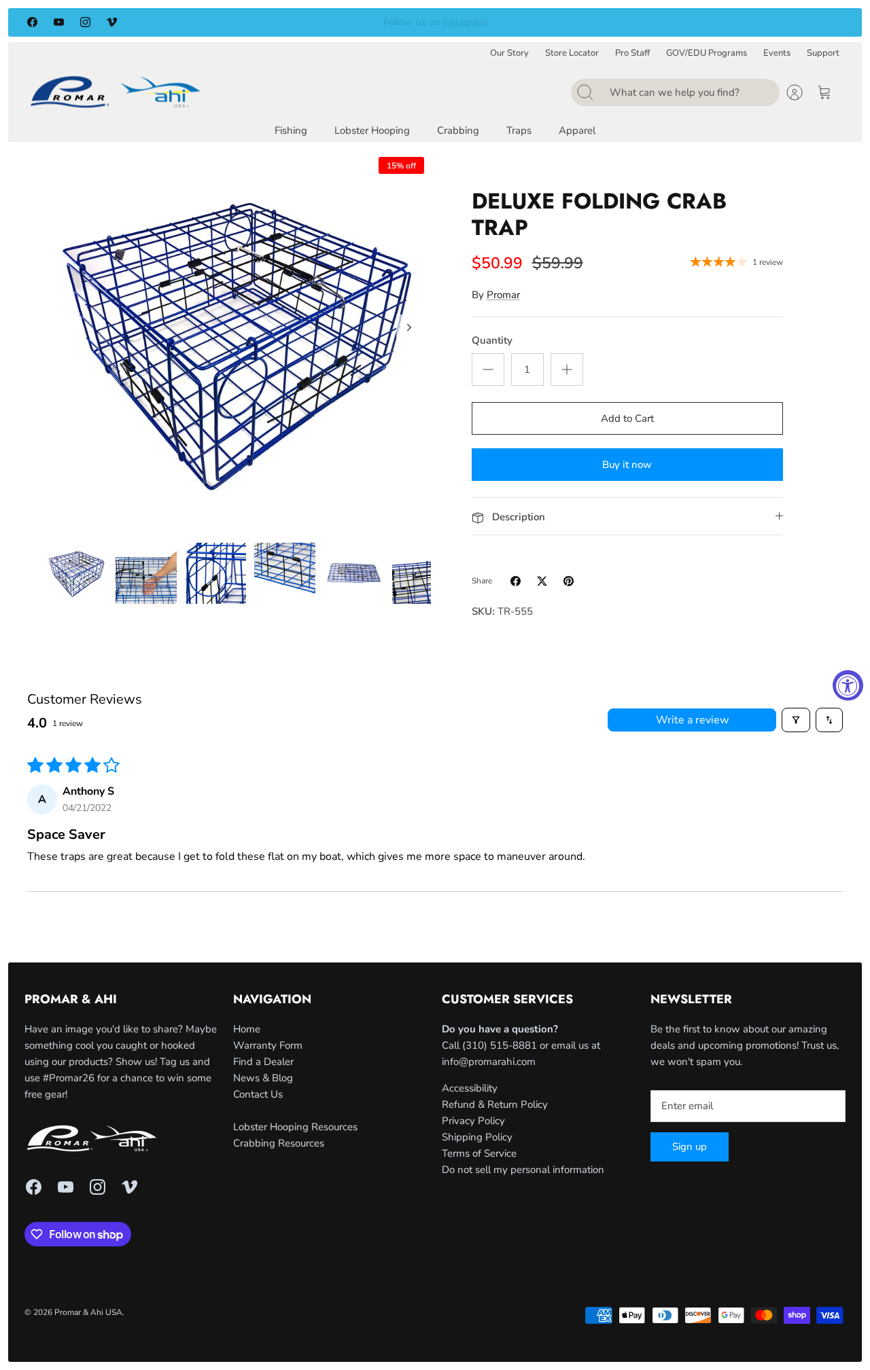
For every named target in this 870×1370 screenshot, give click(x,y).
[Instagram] (85, 22)
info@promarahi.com (489, 1061)
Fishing (291, 130)
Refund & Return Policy (495, 1104)
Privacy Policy (473, 1121)
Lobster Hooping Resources (295, 1127)
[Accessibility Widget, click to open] (848, 685)
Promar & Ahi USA (88, 1312)
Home (246, 1029)
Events (776, 53)
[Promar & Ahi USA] (116, 91)
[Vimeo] (112, 22)
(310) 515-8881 (499, 1045)
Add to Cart (627, 418)
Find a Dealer (263, 1061)
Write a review (692, 720)
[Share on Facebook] (515, 581)
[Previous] (240, 22)
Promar (503, 295)
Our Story (509, 53)
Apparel (577, 130)
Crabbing (458, 130)
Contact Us (258, 1094)
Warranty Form (267, 1045)
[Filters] (796, 720)
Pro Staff (632, 53)
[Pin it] (568, 581)
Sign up (689, 1146)
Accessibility (470, 1088)
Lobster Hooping (372, 130)
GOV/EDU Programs (706, 53)
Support (823, 53)
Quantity (492, 340)
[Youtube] (59, 22)
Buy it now (627, 464)
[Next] (630, 22)
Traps (519, 130)
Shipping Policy (477, 1137)
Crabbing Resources (278, 1143)
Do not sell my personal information (523, 1169)
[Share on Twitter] (542, 581)
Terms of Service (479, 1153)
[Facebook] (32, 22)
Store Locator (572, 53)
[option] (238, 342)
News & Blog (263, 1078)
